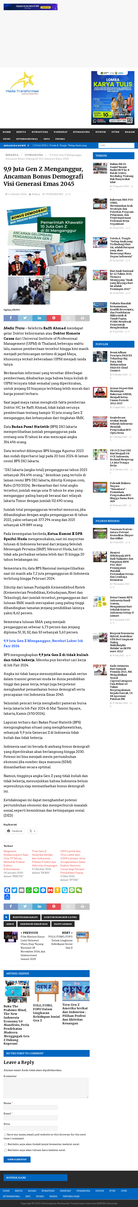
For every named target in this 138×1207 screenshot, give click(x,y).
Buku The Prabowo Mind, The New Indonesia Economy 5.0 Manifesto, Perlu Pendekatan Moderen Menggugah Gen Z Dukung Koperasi (16, 1024)
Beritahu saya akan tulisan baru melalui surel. (37, 1150)
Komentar (10, 1076)
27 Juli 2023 (117, 542)
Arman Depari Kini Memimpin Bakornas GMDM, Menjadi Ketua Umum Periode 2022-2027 (121, 396)
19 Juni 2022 (118, 655)
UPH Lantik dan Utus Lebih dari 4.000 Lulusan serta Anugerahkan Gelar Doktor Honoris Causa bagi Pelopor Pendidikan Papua (73, 862)
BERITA (21, 132)
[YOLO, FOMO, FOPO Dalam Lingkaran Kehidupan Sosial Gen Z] (46, 991)
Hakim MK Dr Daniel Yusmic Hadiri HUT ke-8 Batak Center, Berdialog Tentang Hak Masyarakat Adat (122, 173)
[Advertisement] (69, 41)
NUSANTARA (40, 132)
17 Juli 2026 (117, 331)
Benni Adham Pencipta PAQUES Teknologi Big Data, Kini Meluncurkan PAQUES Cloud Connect (121, 361)
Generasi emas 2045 (34, 924)
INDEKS (53, 1196)
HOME (7, 132)
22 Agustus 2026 (120, 186)
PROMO (60, 139)
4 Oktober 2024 (17, 194)
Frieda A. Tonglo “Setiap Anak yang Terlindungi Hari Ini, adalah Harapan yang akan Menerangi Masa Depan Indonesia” (122, 247)
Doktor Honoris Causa (60, 917)
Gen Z (10, 924)
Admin (36, 194)
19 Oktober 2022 (120, 469)
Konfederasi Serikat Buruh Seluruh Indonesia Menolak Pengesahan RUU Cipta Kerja (121, 425)
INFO (46, 139)
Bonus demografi (25, 917)
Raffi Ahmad (63, 924)
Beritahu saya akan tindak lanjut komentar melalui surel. (44, 1144)
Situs (7, 1123)
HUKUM (100, 132)
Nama (8, 1103)
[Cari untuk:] (116, 145)
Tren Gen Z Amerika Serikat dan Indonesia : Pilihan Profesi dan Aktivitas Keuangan (44, 858)
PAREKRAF (60, 132)
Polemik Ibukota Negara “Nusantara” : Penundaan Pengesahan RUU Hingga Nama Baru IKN (122, 492)
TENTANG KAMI (71, 1196)
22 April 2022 (118, 407)
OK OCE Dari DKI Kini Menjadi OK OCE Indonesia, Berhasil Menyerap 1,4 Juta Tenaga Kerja (122, 458)
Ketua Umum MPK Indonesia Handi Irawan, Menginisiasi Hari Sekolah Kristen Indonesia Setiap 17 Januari (122, 606)
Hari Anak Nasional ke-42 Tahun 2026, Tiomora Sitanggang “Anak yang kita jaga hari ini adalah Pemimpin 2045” (121, 280)
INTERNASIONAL (27, 139)
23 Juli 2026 (118, 260)
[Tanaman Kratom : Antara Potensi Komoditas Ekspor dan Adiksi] (100, 533)
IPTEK (115, 132)
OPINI (6, 139)
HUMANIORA (81, 132)
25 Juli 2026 (118, 228)
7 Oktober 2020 (119, 437)
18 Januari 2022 (119, 505)
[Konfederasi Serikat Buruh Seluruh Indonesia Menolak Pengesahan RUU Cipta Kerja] (100, 421)
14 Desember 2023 (121, 620)
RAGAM (130, 132)
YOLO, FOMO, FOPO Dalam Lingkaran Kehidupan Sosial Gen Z (46, 1013)
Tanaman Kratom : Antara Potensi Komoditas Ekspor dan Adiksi (122, 534)
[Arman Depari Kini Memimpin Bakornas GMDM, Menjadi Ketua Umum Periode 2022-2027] (100, 392)
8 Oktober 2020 (119, 374)
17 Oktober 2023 (120, 703)
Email (8, 1113)
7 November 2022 (120, 584)
